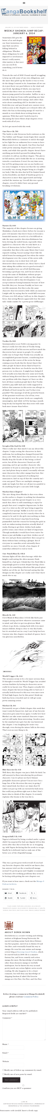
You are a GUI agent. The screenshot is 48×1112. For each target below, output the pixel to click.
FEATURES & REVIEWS (24, 906)
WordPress (13, 1106)
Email (5, 1053)
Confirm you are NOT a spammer (16, 1088)
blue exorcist (23, 908)
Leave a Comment (37, 27)
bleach (14, 908)
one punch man (22, 910)
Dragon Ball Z (34, 908)
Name (5, 1044)
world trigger (39, 910)
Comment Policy (30, 997)
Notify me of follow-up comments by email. (23, 1070)
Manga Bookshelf (24, 14)
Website (5, 1061)
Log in (24, 1101)
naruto (42, 908)
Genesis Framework (31, 1106)
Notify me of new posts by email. (18, 1074)
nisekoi (5, 910)
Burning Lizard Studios (27, 952)
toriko (31, 910)
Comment (7, 1018)
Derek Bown (23, 27)
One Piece (12, 910)
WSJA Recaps (36, 906)
